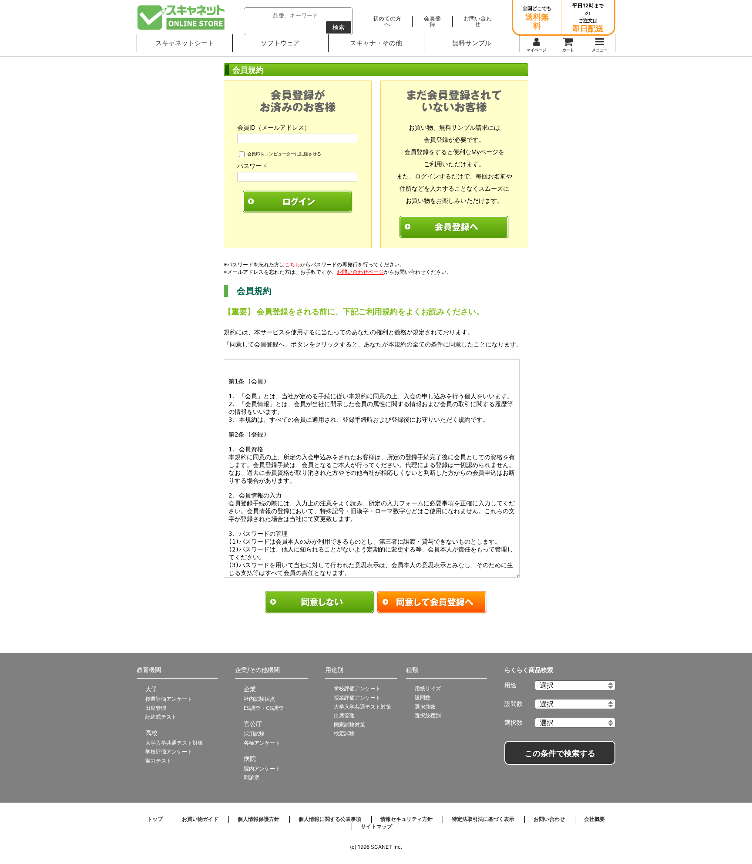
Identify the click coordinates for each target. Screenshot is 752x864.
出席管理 (155, 708)
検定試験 (344, 733)
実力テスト (158, 760)
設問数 (422, 697)
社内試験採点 (259, 699)
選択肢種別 (428, 715)
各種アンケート (262, 743)
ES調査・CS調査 (264, 708)
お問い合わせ (549, 819)
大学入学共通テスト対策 (174, 743)
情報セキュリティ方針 (406, 819)
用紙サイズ (428, 688)
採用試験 (254, 733)
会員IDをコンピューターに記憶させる (284, 153)
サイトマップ (376, 826)
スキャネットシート (184, 43)
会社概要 (594, 819)
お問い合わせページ (360, 272)
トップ (155, 819)
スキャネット (181, 17)
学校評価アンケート (168, 751)
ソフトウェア (280, 43)
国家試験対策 (349, 724)
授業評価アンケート (168, 699)
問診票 (251, 777)
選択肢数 (425, 706)
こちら (292, 264)
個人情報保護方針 (258, 819)
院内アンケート (262, 768)
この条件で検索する (560, 753)
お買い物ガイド (200, 819)
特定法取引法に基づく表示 (483, 819)
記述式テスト (161, 716)
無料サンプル (471, 43)
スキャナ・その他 (376, 43)
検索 (338, 27)
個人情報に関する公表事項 (330, 819)
